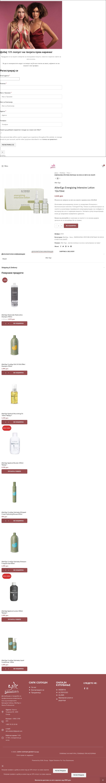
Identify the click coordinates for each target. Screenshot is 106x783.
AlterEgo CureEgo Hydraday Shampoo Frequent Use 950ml (14, 562)
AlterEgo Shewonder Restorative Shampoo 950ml (12, 316)
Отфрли (103, 780)
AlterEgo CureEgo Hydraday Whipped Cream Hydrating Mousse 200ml (14, 513)
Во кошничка (71, 225)
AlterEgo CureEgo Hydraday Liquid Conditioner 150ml (13, 661)
